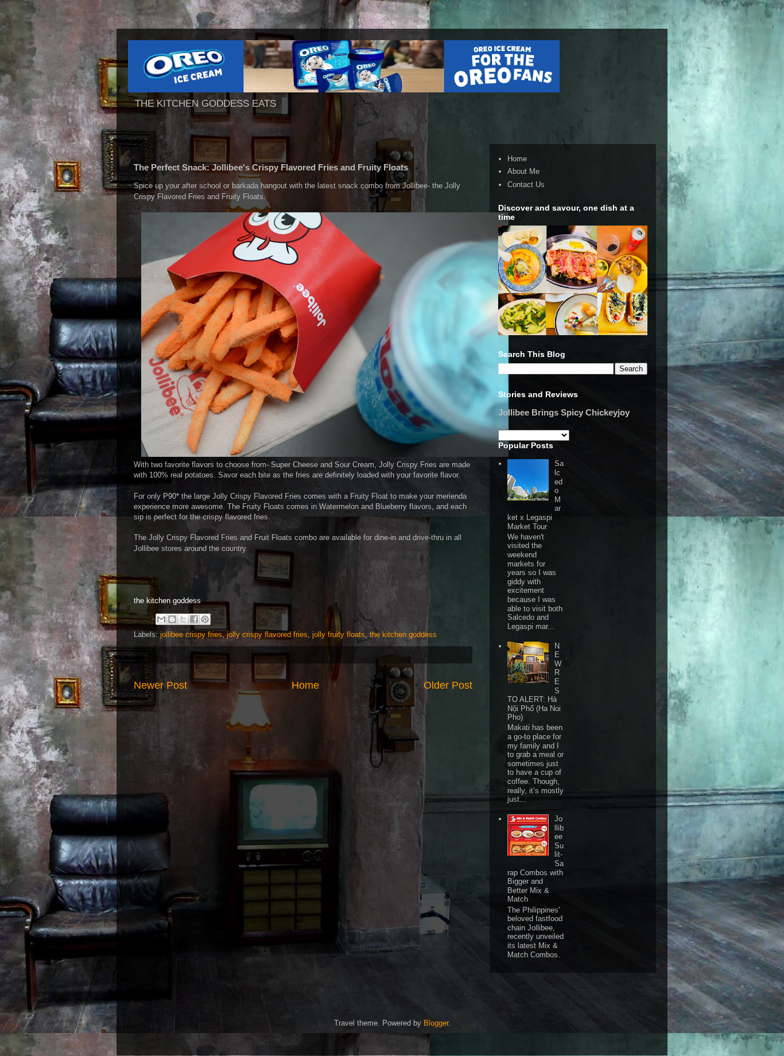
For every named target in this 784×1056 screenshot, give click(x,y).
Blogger (436, 1023)
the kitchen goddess (403, 634)
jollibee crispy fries (191, 634)
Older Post (448, 685)
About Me (523, 171)
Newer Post (160, 685)
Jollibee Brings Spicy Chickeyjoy (564, 412)
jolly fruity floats (338, 634)
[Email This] (161, 619)
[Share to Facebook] (194, 619)
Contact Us (526, 184)
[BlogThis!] (172, 619)
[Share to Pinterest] (205, 619)
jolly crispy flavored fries (267, 634)
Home (305, 685)
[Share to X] (183, 619)
